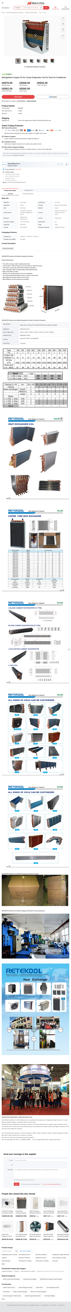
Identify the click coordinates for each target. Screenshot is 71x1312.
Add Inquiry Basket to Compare (35, 67)
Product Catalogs (26, 1251)
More (3, 1299)
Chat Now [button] (54, 97)
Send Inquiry (18, 97)
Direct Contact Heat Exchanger (11, 1279)
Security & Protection (24, 1258)
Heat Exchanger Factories (25, 1287)
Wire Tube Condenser (41, 1254)
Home (3, 12)
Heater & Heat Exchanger (31, 12)
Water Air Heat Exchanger (20, 1291)
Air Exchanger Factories (52, 1287)
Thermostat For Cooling (25, 1261)
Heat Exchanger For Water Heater (12, 1296)
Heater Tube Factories (9, 1287)
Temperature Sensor (41, 1258)
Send (16, 1184)
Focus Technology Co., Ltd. (24, 1305)
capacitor (4, 1258)
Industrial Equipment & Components (14, 12)
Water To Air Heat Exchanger (38, 1291)
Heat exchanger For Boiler (59, 1258)
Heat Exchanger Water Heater (33, 1296)
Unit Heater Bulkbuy (49, 1296)
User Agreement (45, 1305)
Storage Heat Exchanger (29, 1279)
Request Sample (31, 101)
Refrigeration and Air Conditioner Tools (12, 1254)
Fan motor (55, 1261)
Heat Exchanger (42, 12)
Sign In (4, 182)
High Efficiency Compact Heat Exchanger (51, 1279)
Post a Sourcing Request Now (52, 1184)
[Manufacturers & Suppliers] (35, 3)
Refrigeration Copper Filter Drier (60, 1254)
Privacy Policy (61, 1305)
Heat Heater (6, 1291)
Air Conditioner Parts (24, 1254)
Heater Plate (39, 1287)
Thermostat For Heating (42, 1261)
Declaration (53, 1305)
